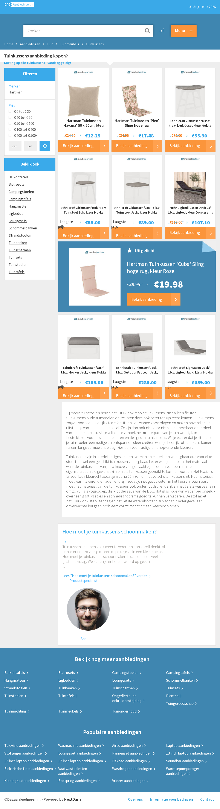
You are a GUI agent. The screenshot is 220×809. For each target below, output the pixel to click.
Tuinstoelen (18, 264)
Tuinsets (15, 257)
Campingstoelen (21, 191)
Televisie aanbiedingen (22, 745)
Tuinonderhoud (124, 711)
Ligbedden (17, 213)
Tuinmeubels (69, 44)
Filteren (30, 73)
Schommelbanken (23, 228)
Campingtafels (20, 199)
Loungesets (18, 220)
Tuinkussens (95, 44)
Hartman (15, 92)
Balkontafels (18, 177)
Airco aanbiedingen (127, 745)
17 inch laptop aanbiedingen (80, 760)
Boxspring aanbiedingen (77, 780)
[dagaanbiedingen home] (17, 5)
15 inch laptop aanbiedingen (26, 760)
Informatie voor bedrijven (171, 799)
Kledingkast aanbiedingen (25, 780)
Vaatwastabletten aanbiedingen (72, 771)
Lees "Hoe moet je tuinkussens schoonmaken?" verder (105, 575)
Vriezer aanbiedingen (128, 780)
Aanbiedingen (30, 44)
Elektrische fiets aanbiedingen (28, 768)
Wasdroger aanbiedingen (132, 768)
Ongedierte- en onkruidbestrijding (127, 698)
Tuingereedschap (180, 703)
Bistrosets (16, 184)
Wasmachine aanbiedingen (79, 745)
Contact (207, 799)
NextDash (72, 799)
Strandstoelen (20, 235)
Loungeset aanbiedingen (78, 753)
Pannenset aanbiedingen (131, 753)
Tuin (50, 44)
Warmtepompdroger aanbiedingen (182, 771)
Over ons (135, 799)
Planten (172, 695)
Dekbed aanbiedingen (129, 760)
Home (8, 44)
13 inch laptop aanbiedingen (188, 753)
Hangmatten (18, 206)
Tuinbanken (18, 242)
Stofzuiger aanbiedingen (24, 753)
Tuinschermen (20, 250)
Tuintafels (16, 272)
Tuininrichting (15, 711)
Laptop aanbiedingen (183, 745)
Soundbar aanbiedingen (185, 760)
